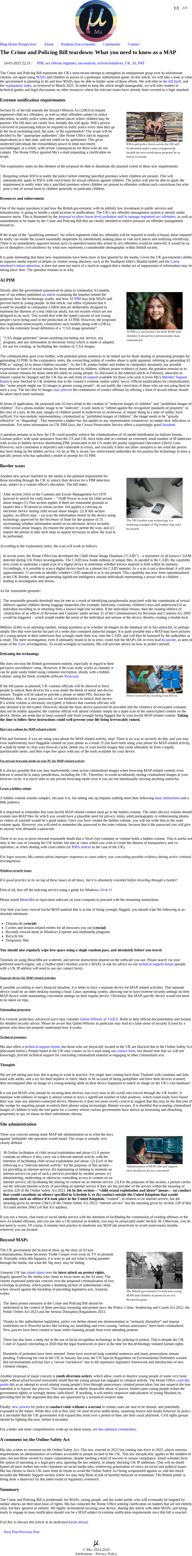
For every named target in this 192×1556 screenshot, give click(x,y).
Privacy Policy (106, 1554)
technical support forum (156, 964)
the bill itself (172, 81)
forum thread (78, 1522)
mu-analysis (87, 63)
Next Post (10, 1532)
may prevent (63, 390)
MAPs (41, 77)
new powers (21, 1407)
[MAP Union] (96, 21)
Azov (22, 644)
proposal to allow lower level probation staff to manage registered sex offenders (117, 217)
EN (176, 8)
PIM (40, 63)
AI (134, 63)
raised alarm (35, 1272)
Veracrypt (71, 676)
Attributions (83, 1554)
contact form (126, 1051)
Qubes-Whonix (91, 1019)
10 (102, 890)
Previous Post (29, 1532)
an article (48, 295)
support (92, 377)
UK (127, 63)
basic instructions (167, 798)
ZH (184, 8)
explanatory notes (18, 85)
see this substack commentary (114, 1429)
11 (110, 890)
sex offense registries (60, 63)
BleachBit (27, 900)
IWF (141, 63)
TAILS (112, 1019)
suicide (171, 640)
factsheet (168, 425)
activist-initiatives (110, 63)
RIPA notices (81, 847)
